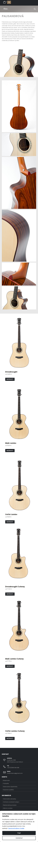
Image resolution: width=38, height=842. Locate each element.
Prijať (19, 833)
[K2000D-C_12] (19, 183)
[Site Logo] (5, 9)
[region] (19, 826)
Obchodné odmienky (9, 799)
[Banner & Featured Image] (19, 351)
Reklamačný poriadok (9, 805)
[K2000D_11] (19, 236)
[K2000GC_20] (19, 144)
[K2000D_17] (19, 274)
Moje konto (6, 780)
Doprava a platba (8, 790)
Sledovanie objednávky (10, 787)
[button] (9, 2)
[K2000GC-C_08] (19, 297)
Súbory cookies (7, 808)
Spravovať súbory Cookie (16, 828)
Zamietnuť (19, 838)
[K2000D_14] (19, 106)
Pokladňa (6, 783)
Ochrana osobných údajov (11, 802)
